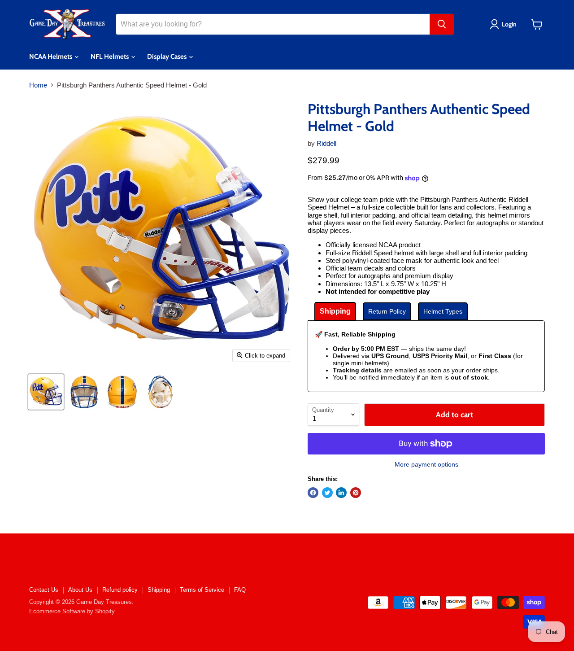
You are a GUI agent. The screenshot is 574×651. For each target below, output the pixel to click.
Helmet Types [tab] (442, 311)
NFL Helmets (110, 56)
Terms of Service (202, 589)
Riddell (326, 143)
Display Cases (167, 56)
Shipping (159, 589)
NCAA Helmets (51, 56)
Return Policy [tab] (387, 311)
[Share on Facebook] (313, 492)
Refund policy (120, 589)
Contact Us (43, 589)
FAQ (240, 589)
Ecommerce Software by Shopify (72, 611)
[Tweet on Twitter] (327, 492)
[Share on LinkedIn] (341, 492)
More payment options (426, 464)
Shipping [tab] (335, 311)
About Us (80, 589)
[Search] (442, 24)
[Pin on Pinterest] (355, 492)
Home (38, 85)
